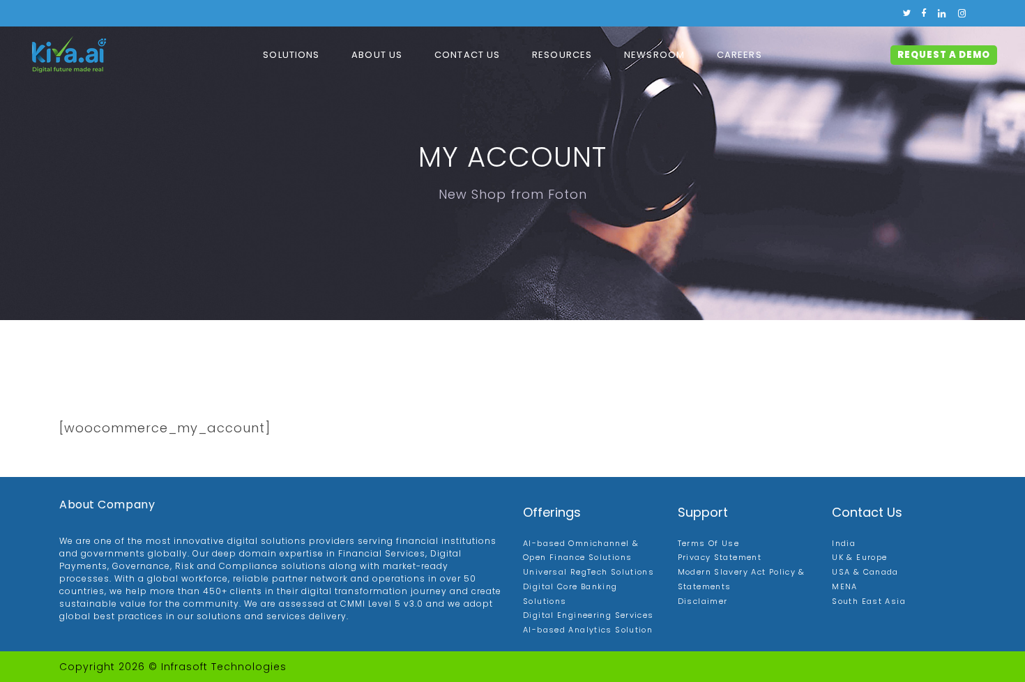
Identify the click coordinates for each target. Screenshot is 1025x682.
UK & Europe (859, 557)
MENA (845, 586)
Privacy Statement (719, 557)
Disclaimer (703, 601)
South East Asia (869, 601)
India (844, 543)
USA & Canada (865, 571)
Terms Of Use (709, 543)
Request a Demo (943, 54)
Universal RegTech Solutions (588, 571)
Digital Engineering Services (588, 615)
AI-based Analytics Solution (588, 629)
